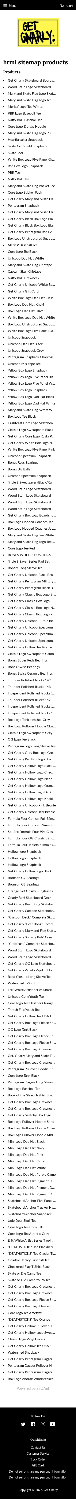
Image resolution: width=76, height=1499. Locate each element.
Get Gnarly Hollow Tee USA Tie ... (32, 1016)
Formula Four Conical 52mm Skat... (34, 825)
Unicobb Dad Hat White (26, 258)
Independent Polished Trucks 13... (32, 706)
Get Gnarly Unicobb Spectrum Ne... (34, 627)
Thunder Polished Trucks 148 (29, 687)
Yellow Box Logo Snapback (27, 370)
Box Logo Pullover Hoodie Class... (32, 726)
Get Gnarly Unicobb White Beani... (33, 284)
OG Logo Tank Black (22, 1029)
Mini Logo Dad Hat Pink (25, 1154)
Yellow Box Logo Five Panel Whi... (33, 383)
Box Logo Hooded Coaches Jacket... (34, 522)
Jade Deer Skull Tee (22, 1220)
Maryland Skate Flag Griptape (30, 265)
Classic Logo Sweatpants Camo (31, 654)
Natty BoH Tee (18, 179)
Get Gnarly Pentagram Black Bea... (33, 588)
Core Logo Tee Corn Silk (25, 1227)
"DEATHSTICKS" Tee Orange (29, 1319)
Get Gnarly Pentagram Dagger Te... (33, 1359)
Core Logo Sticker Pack (25, 192)
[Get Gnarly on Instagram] (43, 1425)
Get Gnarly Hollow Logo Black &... (33, 766)
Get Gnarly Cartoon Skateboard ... (33, 911)
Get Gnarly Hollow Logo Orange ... (33, 785)
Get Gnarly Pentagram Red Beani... (33, 232)
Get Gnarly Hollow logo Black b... (32, 871)
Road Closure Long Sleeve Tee (29, 976)
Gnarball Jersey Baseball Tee (28, 1260)
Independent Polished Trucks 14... (32, 693)
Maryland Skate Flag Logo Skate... (32, 93)
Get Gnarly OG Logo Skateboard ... (33, 963)
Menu (12, 5)
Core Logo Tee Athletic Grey (28, 1233)
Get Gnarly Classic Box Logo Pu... (32, 614)
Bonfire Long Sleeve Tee (25, 568)
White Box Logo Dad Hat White (31, 317)
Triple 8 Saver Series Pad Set (29, 561)
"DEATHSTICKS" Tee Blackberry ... (33, 1247)
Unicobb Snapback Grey (26, 350)
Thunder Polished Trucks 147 (29, 700)
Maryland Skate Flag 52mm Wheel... (34, 410)
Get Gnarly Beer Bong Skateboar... (33, 904)
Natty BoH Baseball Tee (25, 120)
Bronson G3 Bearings (23, 884)
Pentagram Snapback (23, 205)
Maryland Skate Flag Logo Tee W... (33, 542)
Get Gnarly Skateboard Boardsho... (33, 80)
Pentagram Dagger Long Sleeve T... (33, 1082)
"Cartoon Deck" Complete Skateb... (34, 917)
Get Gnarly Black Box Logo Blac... (32, 219)
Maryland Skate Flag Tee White (31, 535)
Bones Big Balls (19, 469)
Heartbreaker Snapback (25, 139)
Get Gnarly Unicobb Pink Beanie (32, 805)
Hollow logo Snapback (24, 851)
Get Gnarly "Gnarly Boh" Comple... (33, 937)
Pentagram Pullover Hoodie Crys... (33, 1069)
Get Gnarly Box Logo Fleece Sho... (33, 1023)
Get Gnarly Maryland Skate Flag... (33, 199)
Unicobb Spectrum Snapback (29, 456)
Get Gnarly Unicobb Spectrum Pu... (34, 640)
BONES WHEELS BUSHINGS (29, 555)
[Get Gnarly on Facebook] (33, 1425)
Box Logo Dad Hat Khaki (26, 304)
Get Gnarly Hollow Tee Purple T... (32, 647)
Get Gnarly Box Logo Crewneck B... (34, 1062)
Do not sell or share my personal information (38, 1471)
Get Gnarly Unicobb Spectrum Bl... (33, 634)
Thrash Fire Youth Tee (23, 1009)
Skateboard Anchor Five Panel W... (33, 1200)
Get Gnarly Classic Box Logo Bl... (32, 594)
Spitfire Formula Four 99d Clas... (31, 831)
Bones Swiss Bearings (24, 667)
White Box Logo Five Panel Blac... (32, 331)
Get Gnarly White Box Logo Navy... (33, 443)
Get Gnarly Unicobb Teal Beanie (31, 812)
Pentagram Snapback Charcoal (30, 357)
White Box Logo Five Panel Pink (31, 449)
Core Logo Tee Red (21, 548)
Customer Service (38, 1453)
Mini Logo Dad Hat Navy (26, 1148)
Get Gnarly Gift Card (23, 291)
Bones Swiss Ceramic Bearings (30, 673)
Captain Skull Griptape (24, 271)
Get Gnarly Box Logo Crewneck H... (34, 1049)
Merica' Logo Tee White (25, 106)
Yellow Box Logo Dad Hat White (31, 403)
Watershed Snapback (23, 1352)
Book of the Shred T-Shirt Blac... (31, 1095)
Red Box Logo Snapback (25, 166)
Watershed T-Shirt (21, 983)
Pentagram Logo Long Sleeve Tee (32, 746)
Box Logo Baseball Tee (24, 1088)
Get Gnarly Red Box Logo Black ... (32, 759)
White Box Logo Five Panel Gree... (33, 159)
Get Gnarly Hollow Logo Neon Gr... (33, 779)
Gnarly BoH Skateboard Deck (29, 897)
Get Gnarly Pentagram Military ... (32, 581)
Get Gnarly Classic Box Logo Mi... (32, 601)
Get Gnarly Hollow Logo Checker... (33, 772)
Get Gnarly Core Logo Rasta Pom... (33, 436)
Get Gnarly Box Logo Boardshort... (33, 515)
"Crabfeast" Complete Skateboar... (33, 943)
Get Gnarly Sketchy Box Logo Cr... (33, 1115)
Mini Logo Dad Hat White (27, 1168)
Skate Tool (15, 153)
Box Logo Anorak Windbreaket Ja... (34, 1379)
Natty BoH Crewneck (23, 278)
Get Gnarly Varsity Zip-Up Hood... (33, 970)
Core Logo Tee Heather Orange (30, 1003)
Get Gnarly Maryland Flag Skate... (33, 930)
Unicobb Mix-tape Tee (24, 364)
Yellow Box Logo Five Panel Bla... (32, 377)
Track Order (38, 1459)
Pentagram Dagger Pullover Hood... (34, 1365)
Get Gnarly (51, 1490)
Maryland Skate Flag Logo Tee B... (32, 100)
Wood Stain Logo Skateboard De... (33, 495)
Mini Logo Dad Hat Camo (26, 1161)
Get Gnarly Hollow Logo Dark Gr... (33, 792)
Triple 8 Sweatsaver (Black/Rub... (32, 482)
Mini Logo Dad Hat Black (26, 1141)
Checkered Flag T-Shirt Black (29, 1266)
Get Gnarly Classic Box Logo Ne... (32, 607)
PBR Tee (14, 172)
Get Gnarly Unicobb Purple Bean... (33, 621)
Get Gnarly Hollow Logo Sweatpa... (34, 1332)
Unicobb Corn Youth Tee (26, 996)
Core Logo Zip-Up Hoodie (27, 126)
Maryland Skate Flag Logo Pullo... (32, 133)
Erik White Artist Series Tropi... (30, 1240)
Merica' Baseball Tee (23, 245)
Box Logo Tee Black (22, 416)
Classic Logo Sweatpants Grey (30, 733)
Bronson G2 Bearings (23, 878)
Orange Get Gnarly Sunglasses (30, 891)
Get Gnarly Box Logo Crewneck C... (34, 1102)
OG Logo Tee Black (21, 739)
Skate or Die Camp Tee (24, 1273)
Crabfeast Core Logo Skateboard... (33, 423)
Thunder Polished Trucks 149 (29, 680)
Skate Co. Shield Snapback (27, 146)
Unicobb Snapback (22, 337)
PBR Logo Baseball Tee (24, 113)
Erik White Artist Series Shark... (31, 990)
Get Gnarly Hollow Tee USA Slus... (33, 1346)
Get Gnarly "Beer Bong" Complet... (33, 924)
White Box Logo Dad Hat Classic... (33, 298)
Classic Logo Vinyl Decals (26, 1339)
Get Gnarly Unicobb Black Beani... (33, 575)
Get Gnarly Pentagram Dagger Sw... (34, 1372)
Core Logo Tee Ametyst (25, 1313)
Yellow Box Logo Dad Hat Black (31, 397)
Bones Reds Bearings (23, 462)
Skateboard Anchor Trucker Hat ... (33, 1207)
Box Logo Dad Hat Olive (25, 311)
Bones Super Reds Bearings (28, 660)
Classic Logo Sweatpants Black (30, 430)
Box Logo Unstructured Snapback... (34, 238)
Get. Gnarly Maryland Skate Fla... (32, 1056)
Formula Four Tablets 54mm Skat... (33, 845)
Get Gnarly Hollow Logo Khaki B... (33, 799)
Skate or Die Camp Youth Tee (29, 1280)
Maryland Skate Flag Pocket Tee (31, 186)
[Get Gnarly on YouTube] (52, 1425)
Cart (69, 6)
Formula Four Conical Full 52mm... (33, 818)
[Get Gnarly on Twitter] (23, 1425)
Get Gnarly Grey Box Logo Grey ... (33, 752)
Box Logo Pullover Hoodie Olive (31, 1128)
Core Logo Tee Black (22, 251)
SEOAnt (43, 1388)
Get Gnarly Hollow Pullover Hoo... (33, 1326)
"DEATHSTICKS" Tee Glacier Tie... (32, 1253)
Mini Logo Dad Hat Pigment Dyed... (34, 1181)
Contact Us (38, 1447)
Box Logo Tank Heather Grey (29, 719)
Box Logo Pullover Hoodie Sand (31, 1121)
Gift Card (38, 1465)
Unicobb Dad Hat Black (25, 344)
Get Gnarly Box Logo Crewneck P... (33, 1108)
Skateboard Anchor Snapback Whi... (34, 1214)
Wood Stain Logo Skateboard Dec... (34, 87)
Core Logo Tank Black (23, 1075)
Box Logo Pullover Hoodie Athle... (32, 1135)
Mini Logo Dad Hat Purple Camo (32, 1174)
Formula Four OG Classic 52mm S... (34, 838)
